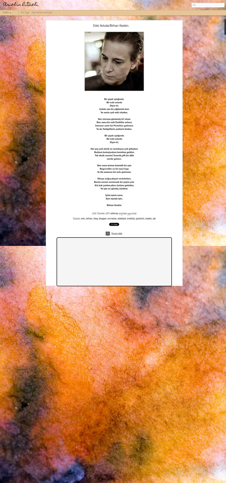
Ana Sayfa (24, 12)
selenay (114, 213)
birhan (89, 218)
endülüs (131, 218)
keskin (149, 218)
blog (96, 218)
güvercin (140, 218)
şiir (154, 218)
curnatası (111, 218)
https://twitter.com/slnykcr (41, 12)
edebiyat (122, 218)
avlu (83, 218)
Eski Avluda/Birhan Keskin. (111, 25)
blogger (102, 218)
